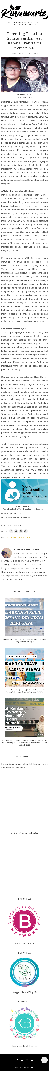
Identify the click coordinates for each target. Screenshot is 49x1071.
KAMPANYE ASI (13, 538)
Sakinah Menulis (28, 1067)
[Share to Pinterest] (21, 531)
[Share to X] (16, 531)
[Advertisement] (24, 862)
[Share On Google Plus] (26, 531)
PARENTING (25, 538)
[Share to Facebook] (11, 531)
